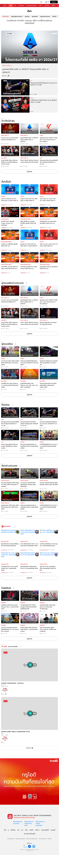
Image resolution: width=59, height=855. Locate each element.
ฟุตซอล (3, 359)
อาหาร (40, 5)
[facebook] (29, 846)
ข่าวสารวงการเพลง (31, 5)
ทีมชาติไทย (4, 381)
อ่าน (4, 5)
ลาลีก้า (41, 135)
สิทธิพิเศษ (13, 830)
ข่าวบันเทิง (21, 5)
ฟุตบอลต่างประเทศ (45, 16)
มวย (41, 158)
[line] (25, 846)
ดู (8, 830)
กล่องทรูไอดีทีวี (45, 830)
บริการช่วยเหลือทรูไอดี (29, 834)
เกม (22, 830)
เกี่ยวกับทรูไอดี (10, 839)
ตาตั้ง (26, 830)
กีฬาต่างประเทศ (9, 465)
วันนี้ (5, 830)
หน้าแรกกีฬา (5, 16)
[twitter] (33, 846)
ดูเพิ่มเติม (29, 171)
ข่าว (15, 5)
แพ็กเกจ (37, 830)
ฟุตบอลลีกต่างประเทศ (16, 16)
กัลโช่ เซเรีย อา (5, 135)
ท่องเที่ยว (46, 5)
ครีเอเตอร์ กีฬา (5, 541)
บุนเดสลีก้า (4, 158)
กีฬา (11, 5)
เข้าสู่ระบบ (54, 2)
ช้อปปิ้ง (31, 830)
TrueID (4, 2)
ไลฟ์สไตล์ (6, 588)
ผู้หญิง (53, 5)
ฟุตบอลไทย (35, 16)
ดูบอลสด (27, 16)
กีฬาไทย (54, 16)
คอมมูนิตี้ (53, 830)
